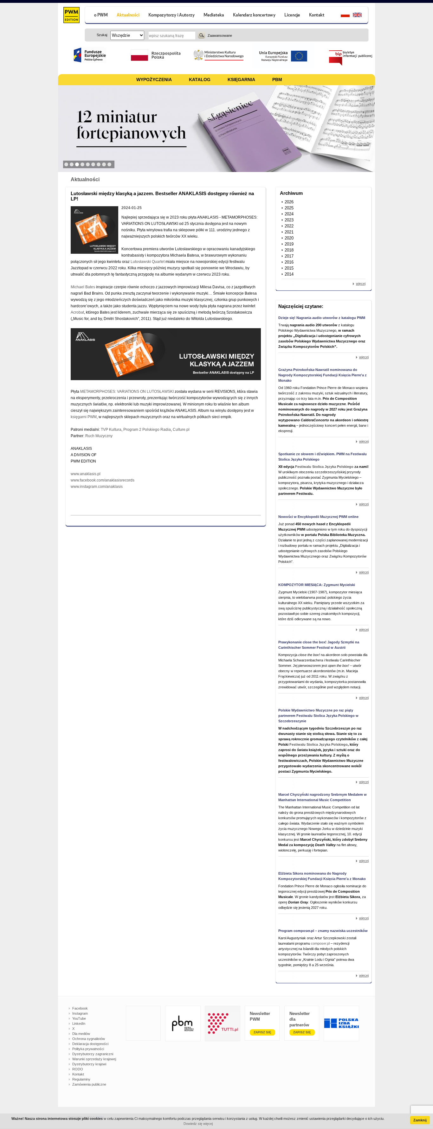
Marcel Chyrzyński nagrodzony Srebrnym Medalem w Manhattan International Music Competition (322, 797)
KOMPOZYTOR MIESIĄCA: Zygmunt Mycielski (316, 585)
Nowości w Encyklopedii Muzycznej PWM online (318, 517)
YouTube (79, 1018)
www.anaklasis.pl (85, 474)
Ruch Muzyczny (99, 436)
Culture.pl (181, 429)
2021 (289, 232)
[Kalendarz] (254, 15)
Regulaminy (81, 1079)
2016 (289, 262)
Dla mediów (81, 1034)
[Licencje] (292, 15)
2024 (289, 214)
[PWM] (71, 16)
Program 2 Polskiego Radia (147, 429)
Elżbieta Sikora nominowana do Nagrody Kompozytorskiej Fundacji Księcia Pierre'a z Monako (322, 876)
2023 (289, 220)
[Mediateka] (214, 15)
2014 (289, 274)
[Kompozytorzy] (171, 15)
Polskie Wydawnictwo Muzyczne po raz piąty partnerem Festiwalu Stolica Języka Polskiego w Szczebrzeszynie (318, 715)
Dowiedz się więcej (198, 1124)
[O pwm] (98, 15)
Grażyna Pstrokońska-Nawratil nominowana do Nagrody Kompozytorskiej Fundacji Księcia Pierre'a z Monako (322, 375)
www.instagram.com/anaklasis (97, 486)
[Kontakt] (317, 15)
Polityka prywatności (88, 1049)
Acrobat (77, 312)
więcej (360, 283)
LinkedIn (78, 1023)
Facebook (80, 1008)
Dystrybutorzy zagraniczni (92, 1054)
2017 (289, 256)
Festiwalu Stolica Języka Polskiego (324, 467)
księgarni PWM (84, 417)
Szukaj (201, 35)
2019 (289, 244)
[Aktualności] (128, 15)
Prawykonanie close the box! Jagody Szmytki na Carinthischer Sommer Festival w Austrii (318, 644)
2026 (289, 202)
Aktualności (85, 179)
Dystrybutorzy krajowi (89, 1064)
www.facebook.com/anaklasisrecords (102, 480)
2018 (289, 250)
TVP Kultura (111, 429)
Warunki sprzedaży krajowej (94, 1059)
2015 (289, 268)
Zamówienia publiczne (89, 1084)
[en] (361, 15)
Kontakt (78, 1074)
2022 (289, 226)
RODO (77, 1069)
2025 (289, 208)
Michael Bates (83, 287)
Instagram (80, 1013)
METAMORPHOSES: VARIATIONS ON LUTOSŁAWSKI (127, 391)
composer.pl (321, 943)
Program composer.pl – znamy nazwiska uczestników (323, 931)
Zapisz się (262, 1032)
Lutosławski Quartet (147, 261)
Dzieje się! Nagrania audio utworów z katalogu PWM (321, 318)
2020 (289, 238)
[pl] (341, 15)
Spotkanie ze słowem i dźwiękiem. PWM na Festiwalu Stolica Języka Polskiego (322, 456)
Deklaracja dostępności (90, 1044)
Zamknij (420, 1120)
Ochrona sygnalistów (88, 1039)
